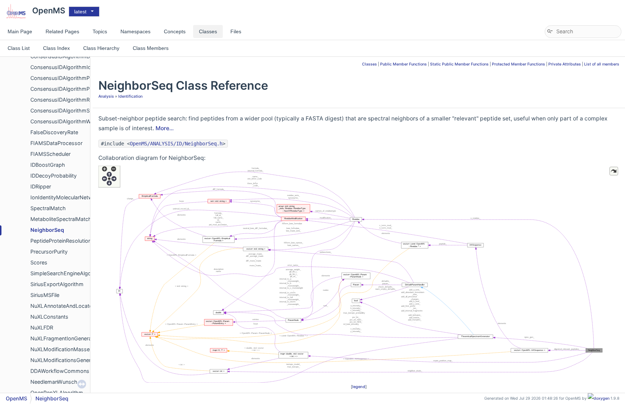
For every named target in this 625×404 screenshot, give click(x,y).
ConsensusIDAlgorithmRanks (65, 100)
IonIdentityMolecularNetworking (69, 197)
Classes (369, 64)
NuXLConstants (49, 317)
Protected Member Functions (518, 64)
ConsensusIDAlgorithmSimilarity (69, 110)
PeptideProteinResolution (60, 241)
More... (165, 128)
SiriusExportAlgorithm (57, 284)
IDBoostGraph (47, 165)
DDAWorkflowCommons (59, 371)
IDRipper (40, 186)
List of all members (601, 64)
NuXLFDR (41, 327)
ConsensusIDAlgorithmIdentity (67, 67)
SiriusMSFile (44, 295)
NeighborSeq (47, 230)
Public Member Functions (403, 64)
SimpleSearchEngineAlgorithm (67, 273)
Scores (38, 262)
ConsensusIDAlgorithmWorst (65, 121)
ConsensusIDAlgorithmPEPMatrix (70, 89)
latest (80, 11)
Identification (130, 96)
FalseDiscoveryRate (54, 132)
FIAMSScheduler (50, 154)
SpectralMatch (48, 208)
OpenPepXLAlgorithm (56, 393)
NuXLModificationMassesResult (68, 349)
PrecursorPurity (49, 251)
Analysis (106, 96)
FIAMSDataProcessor (56, 143)
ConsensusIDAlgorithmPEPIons (68, 78)
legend (358, 386)
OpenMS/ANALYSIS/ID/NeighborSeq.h (176, 143)
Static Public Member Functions (459, 64)
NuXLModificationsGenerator (65, 360)
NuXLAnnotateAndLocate (61, 306)
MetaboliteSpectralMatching (64, 219)
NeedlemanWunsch (53, 382)
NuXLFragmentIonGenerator (64, 338)
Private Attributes (564, 64)
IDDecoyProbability (53, 176)
